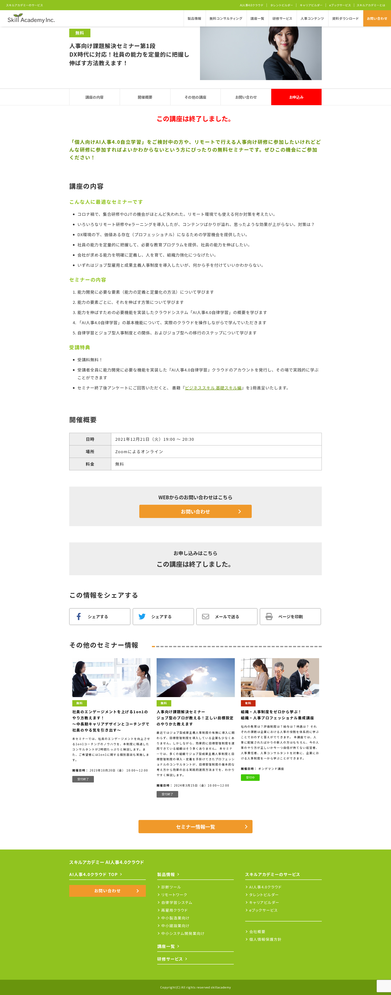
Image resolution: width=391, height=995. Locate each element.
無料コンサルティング (226, 18)
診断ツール (171, 886)
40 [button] (320, 646)
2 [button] (157, 646)
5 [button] (170, 646)
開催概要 (145, 97)
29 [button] (273, 646)
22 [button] (243, 646)
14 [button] (209, 646)
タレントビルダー (281, 5)
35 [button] (298, 646)
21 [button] (239, 646)
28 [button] (268, 646)
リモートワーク (174, 894)
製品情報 (194, 18)
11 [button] (196, 646)
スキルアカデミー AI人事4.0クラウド (106, 862)
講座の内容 (94, 97)
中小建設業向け (175, 925)
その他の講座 (195, 97)
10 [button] (191, 646)
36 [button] (303, 646)
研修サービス (282, 18)
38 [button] (311, 646)
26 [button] (260, 646)
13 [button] (204, 646)
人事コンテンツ (312, 18)
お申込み (296, 97)
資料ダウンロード (345, 18)
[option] (111, 720)
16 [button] (217, 646)
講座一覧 (257, 18)
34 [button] (294, 646)
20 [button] (234, 646)
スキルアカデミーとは (371, 5)
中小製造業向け (175, 917)
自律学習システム (177, 902)
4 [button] (166, 646)
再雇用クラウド (174, 910)
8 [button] (183, 646)
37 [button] (307, 646)
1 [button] (153, 646)
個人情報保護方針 (265, 939)
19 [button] (230, 646)
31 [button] (281, 646)
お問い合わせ (377, 18)
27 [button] (264, 646)
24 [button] (251, 646)
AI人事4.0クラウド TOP (93, 874)
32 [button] (286, 646)
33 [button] (290, 646)
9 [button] (187, 646)
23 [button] (247, 646)
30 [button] (277, 646)
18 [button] (226, 646)
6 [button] (174, 646)
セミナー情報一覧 (195, 826)
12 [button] (200, 646)
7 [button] (179, 646)
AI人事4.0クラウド (252, 5)
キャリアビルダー (311, 5)
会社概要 (257, 931)
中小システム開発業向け (183, 933)
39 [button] (315, 646)
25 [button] (256, 646)
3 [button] (162, 646)
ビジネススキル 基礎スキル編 (213, 388)
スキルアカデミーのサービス (24, 5)
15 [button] (213, 646)
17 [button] (221, 646)
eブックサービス (340, 5)
